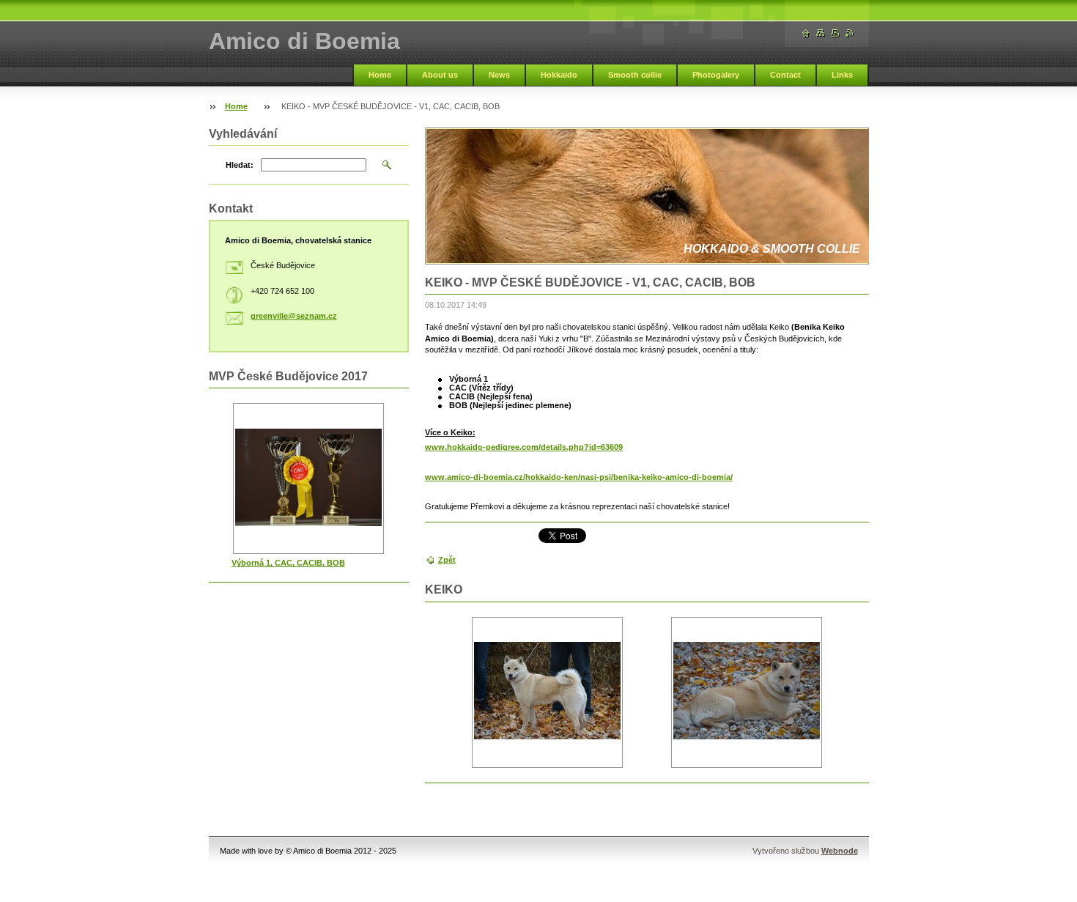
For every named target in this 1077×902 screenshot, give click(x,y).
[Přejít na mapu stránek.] (820, 33)
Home (380, 74)
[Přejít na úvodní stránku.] (806, 33)
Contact (785, 74)
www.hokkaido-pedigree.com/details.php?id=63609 (524, 447)
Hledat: (239, 164)
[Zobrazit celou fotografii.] (547, 692)
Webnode (839, 850)
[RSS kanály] (849, 33)
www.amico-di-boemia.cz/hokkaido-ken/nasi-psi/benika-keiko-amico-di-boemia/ (579, 477)
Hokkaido (559, 74)
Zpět (447, 559)
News (499, 74)
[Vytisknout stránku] (835, 33)
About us (440, 74)
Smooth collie (635, 74)
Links (842, 74)
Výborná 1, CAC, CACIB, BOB (288, 562)
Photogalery (715, 74)
